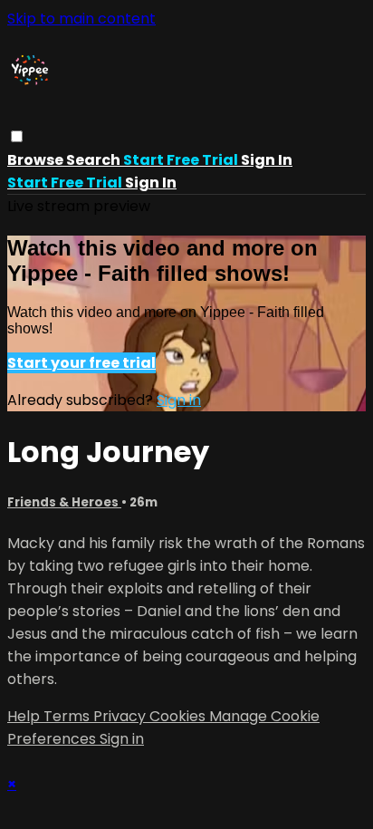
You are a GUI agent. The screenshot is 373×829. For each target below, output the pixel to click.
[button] (17, 136)
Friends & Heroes (64, 502)
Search (94, 159)
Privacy (121, 716)
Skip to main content (81, 18)
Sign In (151, 182)
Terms (68, 716)
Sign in (266, 159)
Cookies (179, 716)
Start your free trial (81, 362)
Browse (36, 159)
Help (25, 716)
